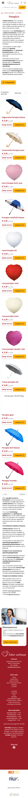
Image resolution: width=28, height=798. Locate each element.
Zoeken (22, 7)
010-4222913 (20, 634)
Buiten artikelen (9, 13)
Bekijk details (7, 125)
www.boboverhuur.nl (14, 591)
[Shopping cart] (25, 3)
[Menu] (3, 3)
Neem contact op (10, 642)
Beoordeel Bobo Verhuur (14, 757)
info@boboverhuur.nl (13, 594)
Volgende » (22, 494)
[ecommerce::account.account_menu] (22, 3)
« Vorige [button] (4, 494)
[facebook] (14, 747)
